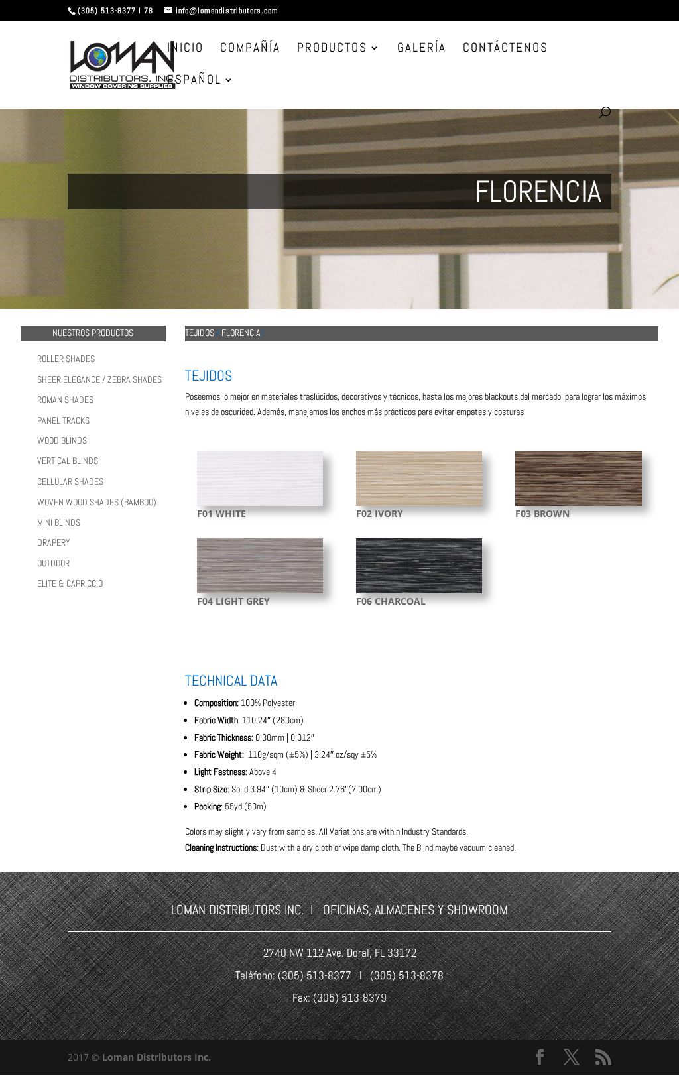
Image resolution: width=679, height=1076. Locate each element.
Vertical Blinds (67, 461)
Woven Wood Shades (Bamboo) (96, 502)
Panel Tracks (63, 420)
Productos (332, 49)
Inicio (185, 49)
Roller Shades (66, 359)
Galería (421, 49)
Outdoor (53, 563)
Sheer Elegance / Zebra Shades (99, 379)
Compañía (250, 49)
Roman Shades (65, 400)
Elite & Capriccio (70, 583)
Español (194, 81)
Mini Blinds (58, 522)
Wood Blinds (62, 440)
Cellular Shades (70, 481)
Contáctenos (505, 49)
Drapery (53, 542)
